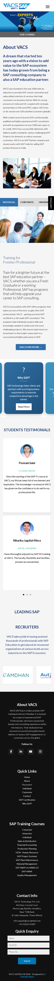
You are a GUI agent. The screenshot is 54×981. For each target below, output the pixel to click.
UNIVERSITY (45, 202)
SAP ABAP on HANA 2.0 (27, 867)
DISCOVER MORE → (31, 347)
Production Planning (27, 848)
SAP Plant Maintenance (27, 860)
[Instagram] (40, 752)
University (27, 833)
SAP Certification (27, 800)
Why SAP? (27, 803)
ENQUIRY (51, 203)
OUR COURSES (27, 34)
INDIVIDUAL (9, 202)
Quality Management (27, 875)
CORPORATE (27, 202)
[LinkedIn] (21, 752)
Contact (27, 796)
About (27, 781)
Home (27, 777)
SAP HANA (27, 871)
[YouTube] (30, 752)
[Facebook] (11, 752)
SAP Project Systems (27, 856)
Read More (18, 406)
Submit (27, 961)
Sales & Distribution (27, 841)
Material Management (27, 864)
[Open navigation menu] (47, 6)
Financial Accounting (27, 845)
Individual (27, 788)
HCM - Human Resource (27, 852)
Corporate (27, 792)
